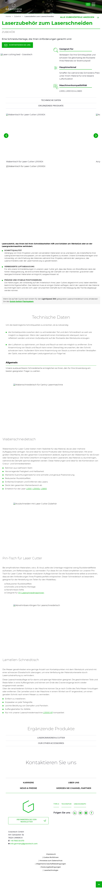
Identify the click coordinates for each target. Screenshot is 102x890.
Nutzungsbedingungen (51, 867)
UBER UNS (73, 783)
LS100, (29, 489)
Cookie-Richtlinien (51, 857)
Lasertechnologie (51, 870)
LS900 (44, 489)
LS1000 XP (48, 713)
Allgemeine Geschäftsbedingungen (51, 864)
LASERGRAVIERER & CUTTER (51, 738)
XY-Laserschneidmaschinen (31, 593)
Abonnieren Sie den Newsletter (26, 821)
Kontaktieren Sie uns (19, 45)
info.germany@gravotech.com (24, 844)
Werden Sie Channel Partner (73, 788)
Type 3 (56, 804)
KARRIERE (28, 783)
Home (8, 16)
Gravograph (80, 804)
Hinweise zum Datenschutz (51, 860)
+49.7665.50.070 (17, 841)
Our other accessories (51, 743)
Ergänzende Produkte (51, 106)
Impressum (51, 854)
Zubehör (17, 16)
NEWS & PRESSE (28, 788)
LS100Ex (36, 489)
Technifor (66, 804)
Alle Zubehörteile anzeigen (77, 17)
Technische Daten (51, 100)
